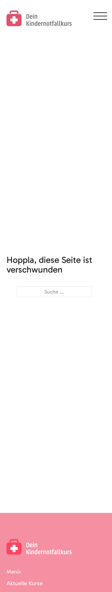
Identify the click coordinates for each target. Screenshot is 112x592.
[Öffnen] (100, 16)
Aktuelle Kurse (25, 583)
